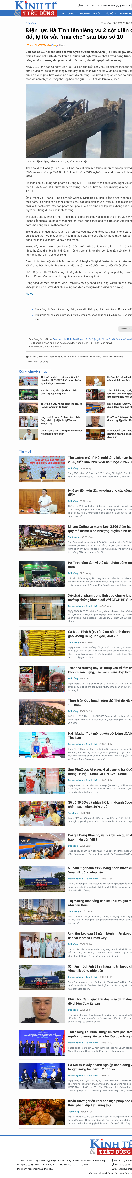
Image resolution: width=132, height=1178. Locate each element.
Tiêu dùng (110, 13)
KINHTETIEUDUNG (91, 356)
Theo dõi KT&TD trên (39, 45)
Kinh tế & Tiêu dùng (38, 361)
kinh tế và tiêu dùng (113, 356)
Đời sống (31, 23)
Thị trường (67, 13)
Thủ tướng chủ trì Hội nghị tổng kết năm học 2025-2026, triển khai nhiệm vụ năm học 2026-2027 (61, 380)
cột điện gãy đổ (58, 356)
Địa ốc (97, 13)
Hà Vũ (29, 293)
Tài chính (84, 13)
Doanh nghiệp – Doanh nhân (83, 606)
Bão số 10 (74, 356)
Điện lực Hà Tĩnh (39, 356)
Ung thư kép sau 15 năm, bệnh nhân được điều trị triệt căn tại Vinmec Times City (60, 420)
